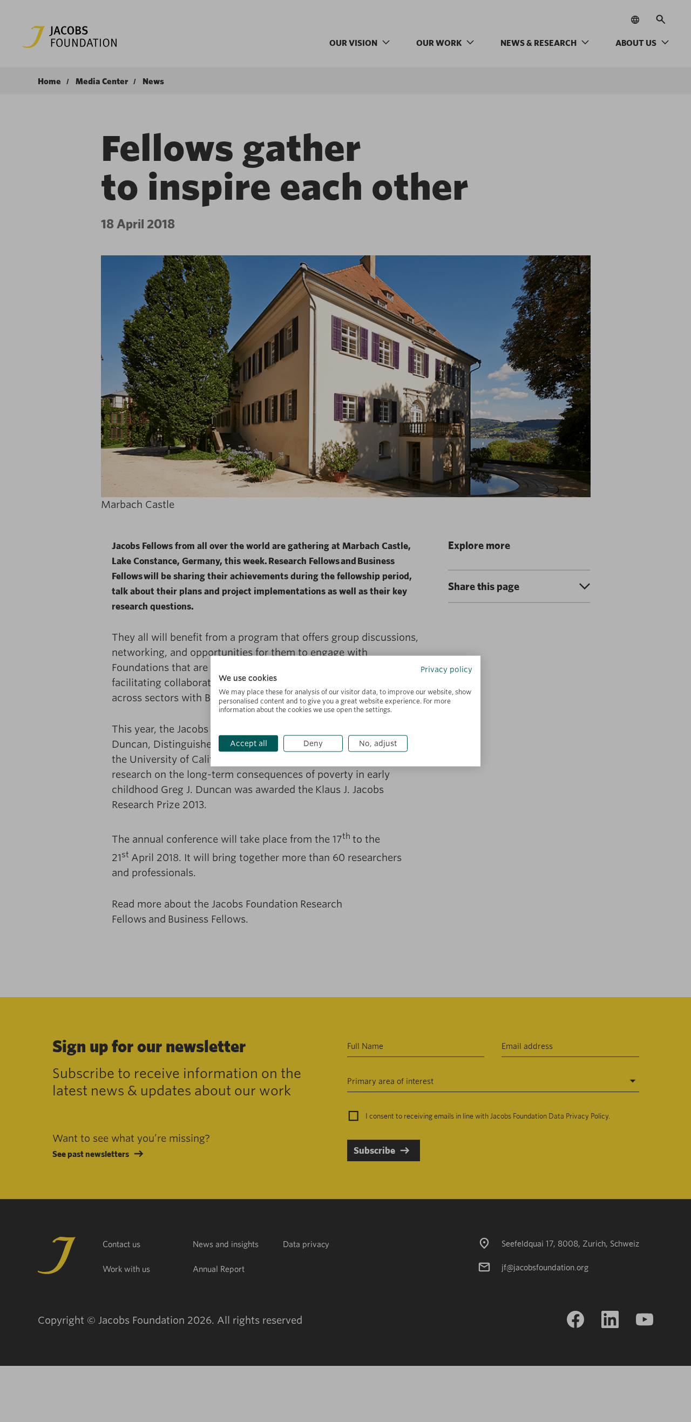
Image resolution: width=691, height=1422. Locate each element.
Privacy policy (446, 669)
